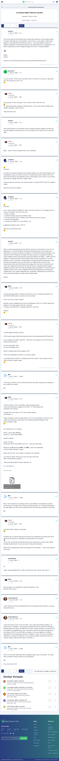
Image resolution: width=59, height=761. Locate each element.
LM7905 (40, 182)
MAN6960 (40, 418)
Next (21, 25)
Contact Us (9, 729)
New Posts (34, 20)
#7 (56, 160)
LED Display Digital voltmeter (16, 706)
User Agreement (54, 759)
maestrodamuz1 (13, 598)
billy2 (9, 286)
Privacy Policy (38, 759)
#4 (56, 93)
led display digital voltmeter (15, 681)
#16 (56, 559)
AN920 (15, 696)
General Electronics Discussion (26, 689)
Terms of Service (46, 759)
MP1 (9, 374)
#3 (56, 71)
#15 (56, 520)
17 (16, 25)
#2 (56, 31)
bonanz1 (25, 16)
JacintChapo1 (12, 558)
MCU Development (52, 731)
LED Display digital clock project (17, 693)
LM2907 (11, 255)
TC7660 (15, 79)
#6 (56, 142)
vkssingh (9, 708)
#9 (56, 242)
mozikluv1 (11, 159)
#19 (56, 617)
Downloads (36, 743)
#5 (56, 121)
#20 (56, 647)
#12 (56, 375)
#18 (56, 598)
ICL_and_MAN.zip (9, 466)
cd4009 (42, 626)
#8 (56, 197)
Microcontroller (51, 734)
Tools (35, 737)
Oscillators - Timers (52, 750)
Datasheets (36, 745)
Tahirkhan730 (10, 689)
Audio (49, 724)
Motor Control (51, 740)
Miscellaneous (51, 737)
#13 (56, 397)
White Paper (37, 740)
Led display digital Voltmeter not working (19, 687)
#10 (56, 286)
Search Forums (26, 20)
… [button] (12, 25)
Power (49, 743)
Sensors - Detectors (53, 753)
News (35, 724)
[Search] (53, 2)
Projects (36, 730)
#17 (56, 579)
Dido (8, 695)
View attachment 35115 (10, 664)
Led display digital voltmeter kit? (17, 700)
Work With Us (16, 729)
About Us (2, 729)
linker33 (9, 701)
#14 (56, 496)
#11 (56, 323)
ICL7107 (21, 412)
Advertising (24, 729)
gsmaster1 (11, 71)
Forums (35, 727)
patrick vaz (9, 682)
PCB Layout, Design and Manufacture (26, 682)
